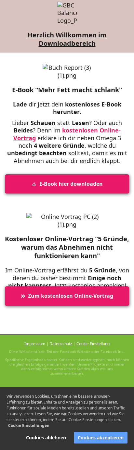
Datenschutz (60, 343)
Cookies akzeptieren (101, 437)
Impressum (34, 343)
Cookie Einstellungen (28, 425)
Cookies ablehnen (46, 437)
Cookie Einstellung (93, 343)
